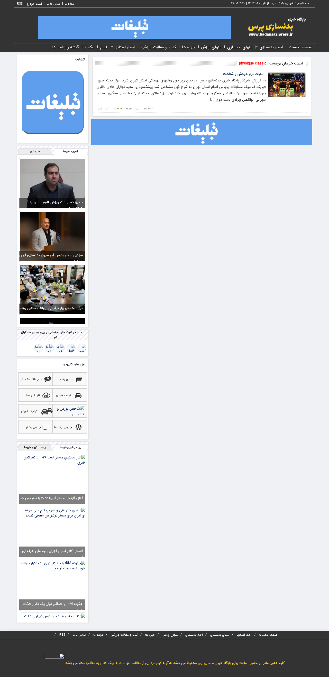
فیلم (103, 47)
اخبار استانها (124, 47)
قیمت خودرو (34, 3)
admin (118, 109)
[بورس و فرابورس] (70, 412)
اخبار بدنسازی (271, 47)
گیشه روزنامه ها (65, 47)
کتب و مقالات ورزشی (158, 47)
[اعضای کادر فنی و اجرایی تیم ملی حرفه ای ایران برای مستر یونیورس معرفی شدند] (53, 532)
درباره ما (70, 3)
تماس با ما (53, 3)
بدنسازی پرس (206, 663)
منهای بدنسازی (239, 47)
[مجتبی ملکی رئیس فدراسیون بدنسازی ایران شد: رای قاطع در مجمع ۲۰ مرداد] (52, 236)
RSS (20, 3)
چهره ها (188, 47)
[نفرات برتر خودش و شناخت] (286, 85)
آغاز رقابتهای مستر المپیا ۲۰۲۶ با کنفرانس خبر (51, 498)
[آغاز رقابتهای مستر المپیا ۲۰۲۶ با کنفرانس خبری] (53, 479)
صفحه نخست (300, 47)
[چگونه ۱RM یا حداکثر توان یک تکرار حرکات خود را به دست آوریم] (53, 585)
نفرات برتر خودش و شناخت (243, 74)
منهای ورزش (211, 47)
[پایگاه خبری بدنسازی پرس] (275, 26)
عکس (89, 47)
